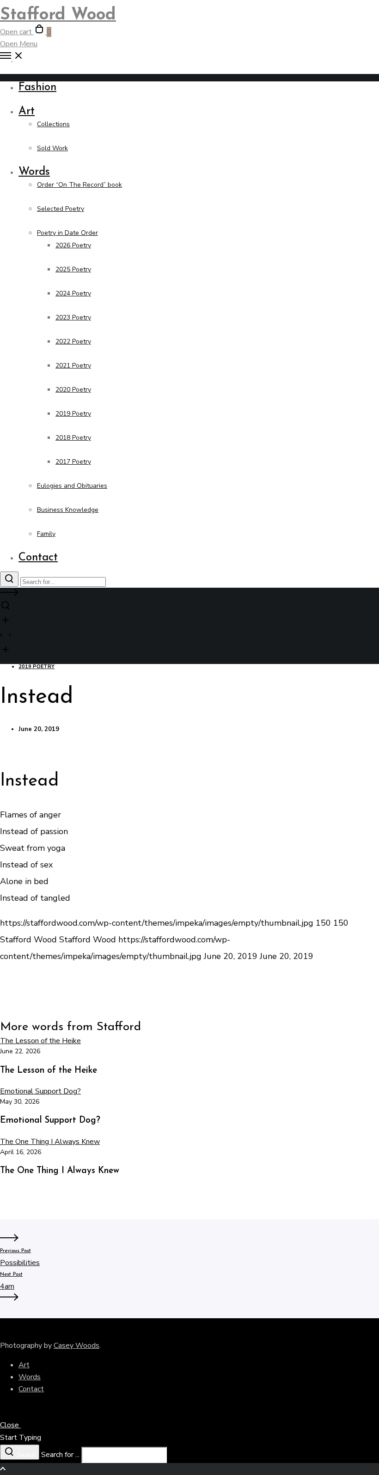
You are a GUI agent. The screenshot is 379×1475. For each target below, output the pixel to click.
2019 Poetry (36, 666)
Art (24, 1365)
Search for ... (60, 1455)
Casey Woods (76, 1345)
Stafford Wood (58, 15)
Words (29, 1377)
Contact (31, 1389)
